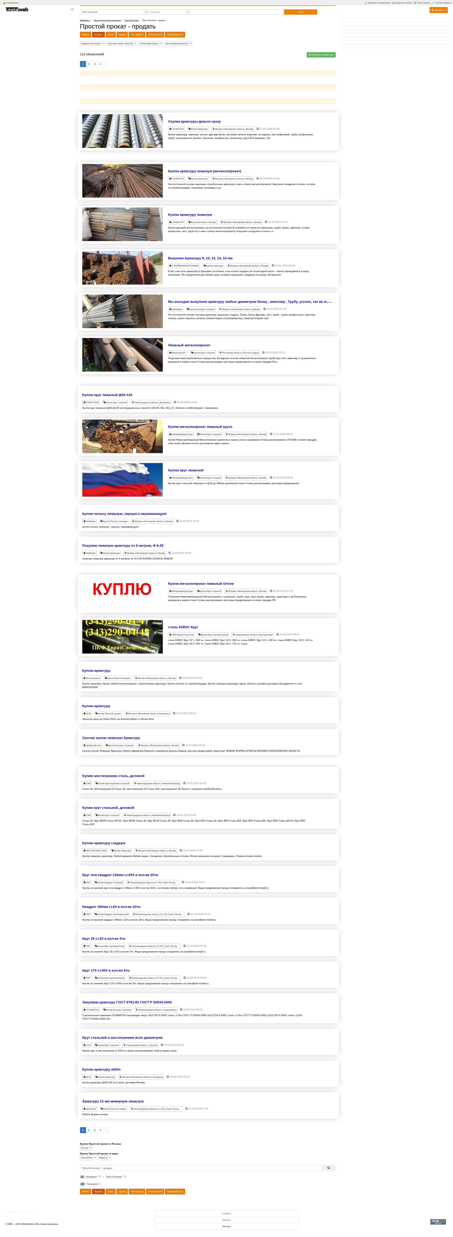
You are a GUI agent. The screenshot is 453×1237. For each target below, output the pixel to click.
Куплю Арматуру (199, 129)
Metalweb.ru (85, 20)
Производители (175, 34)
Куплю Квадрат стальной (110, 882)
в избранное (12, 3)
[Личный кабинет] (433, 3)
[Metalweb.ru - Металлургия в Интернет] (17, 8)
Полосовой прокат (149, 43)
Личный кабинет (443, 3)
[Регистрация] (415, 2)
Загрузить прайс (404, 3)
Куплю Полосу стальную (114, 521)
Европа (103, 1158)
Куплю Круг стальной (204, 353)
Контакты (226, 1220)
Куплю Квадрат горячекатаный (112, 914)
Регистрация (423, 3)
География (92, 1184)
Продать (98, 34)
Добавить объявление (379, 3)
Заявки (122, 34)
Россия (84, 1148)
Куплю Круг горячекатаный (214, 635)
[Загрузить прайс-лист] (394, 3)
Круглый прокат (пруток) (120, 43)
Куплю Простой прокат (118, 678)
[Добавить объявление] (366, 3)
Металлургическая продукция (107, 20)
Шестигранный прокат (177, 43)
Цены (111, 34)
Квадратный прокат (91, 43)
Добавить (439, 10)
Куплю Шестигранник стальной (113, 783)
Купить (85, 34)
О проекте (226, 1213)
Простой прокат (132, 20)
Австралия (86, 1158)
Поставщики (137, 34)
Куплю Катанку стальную (203, 222)
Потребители (155, 34)
